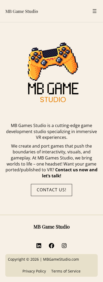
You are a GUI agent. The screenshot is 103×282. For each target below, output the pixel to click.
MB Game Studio (21, 11)
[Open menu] (94, 11)
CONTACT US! (51, 190)
